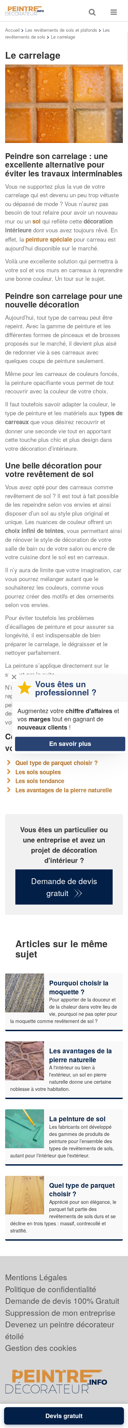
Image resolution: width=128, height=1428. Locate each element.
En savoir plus (70, 743)
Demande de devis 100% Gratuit (62, 1300)
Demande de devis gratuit (64, 886)
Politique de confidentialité (50, 1289)
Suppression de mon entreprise (60, 1312)
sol (36, 221)
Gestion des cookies (41, 1347)
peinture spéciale (49, 239)
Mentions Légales (36, 1277)
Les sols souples (38, 772)
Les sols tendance (39, 781)
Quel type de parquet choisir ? (56, 763)
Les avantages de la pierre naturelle (63, 790)
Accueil (12, 30)
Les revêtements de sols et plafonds (61, 30)
